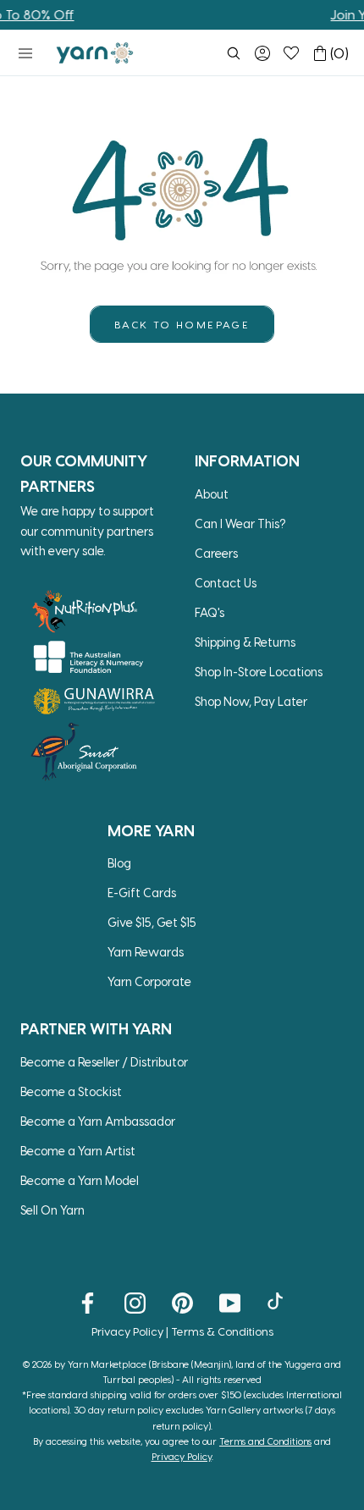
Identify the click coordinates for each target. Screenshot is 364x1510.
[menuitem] (233, 53)
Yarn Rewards (146, 952)
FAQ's (209, 612)
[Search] (233, 53)
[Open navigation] (25, 53)
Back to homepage (182, 324)
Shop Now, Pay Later (251, 701)
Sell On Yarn (52, 1210)
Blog (119, 863)
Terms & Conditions (222, 1331)
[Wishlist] (291, 53)
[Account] (262, 53)
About (212, 494)
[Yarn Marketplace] (94, 53)
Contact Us (225, 583)
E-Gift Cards (142, 892)
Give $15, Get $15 (152, 922)
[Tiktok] (277, 1302)
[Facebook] (87, 1302)
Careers (216, 553)
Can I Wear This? (240, 523)
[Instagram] (135, 1302)
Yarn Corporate (149, 981)
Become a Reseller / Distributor (104, 1062)
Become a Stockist (71, 1091)
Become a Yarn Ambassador (97, 1121)
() (339, 53)
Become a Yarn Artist (77, 1151)
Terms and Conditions (265, 1441)
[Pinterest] (182, 1302)
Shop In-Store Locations (259, 671)
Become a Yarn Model (79, 1180)
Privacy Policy (127, 1331)
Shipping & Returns (245, 642)
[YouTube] (229, 1302)
